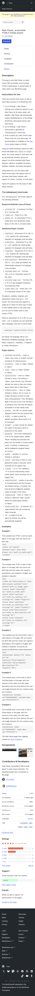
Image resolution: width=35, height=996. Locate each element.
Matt (4, 951)
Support (7, 69)
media (25, 827)
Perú (8, 966)
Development (9, 64)
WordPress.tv (8, 941)
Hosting (4, 921)
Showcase (22, 914)
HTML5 (20, 827)
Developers (6, 938)
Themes (21, 918)
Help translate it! (19, 15)
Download (6, 41)
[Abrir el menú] (32, 3)
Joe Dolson (8, 36)
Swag (21, 941)
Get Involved (23, 931)
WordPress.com (8, 947)
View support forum (9, 885)
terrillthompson (11, 786)
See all (30, 865)
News (4, 918)
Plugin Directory (7, 9)
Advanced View (7, 832)
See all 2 (30, 818)
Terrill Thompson (16, 739)
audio (30, 823)
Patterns (21, 924)
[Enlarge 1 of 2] (14, 751)
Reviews (7, 54)
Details (6, 49)
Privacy (4, 924)
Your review (6, 865)
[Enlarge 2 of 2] (30, 751)
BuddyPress (7, 958)
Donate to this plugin (9, 902)
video (30, 827)
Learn (4, 931)
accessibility (24, 823)
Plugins (20, 921)
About (4, 914)
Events (20, 934)
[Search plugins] (22, 22)
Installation (8, 59)
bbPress (6, 954)
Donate (22, 938)
